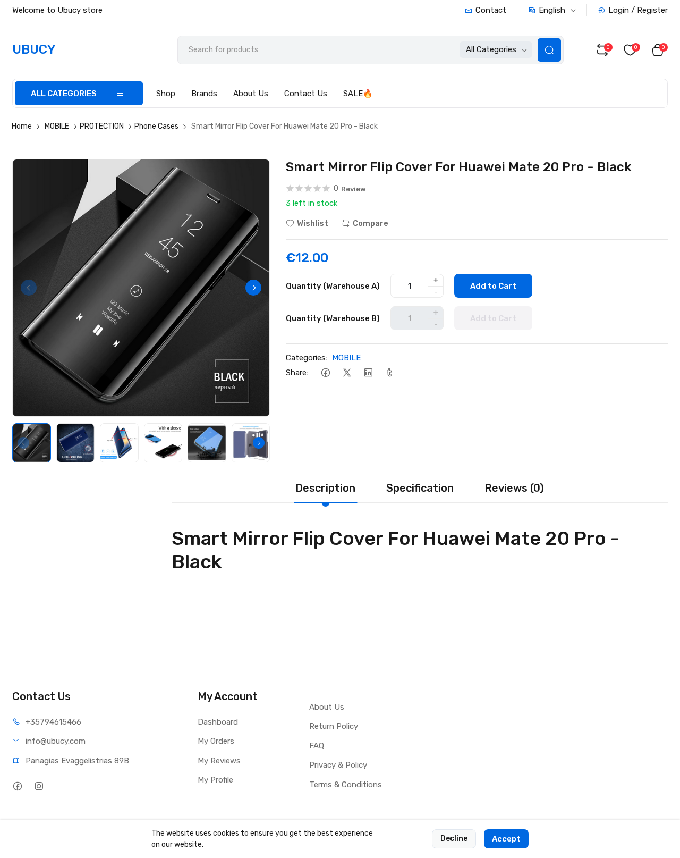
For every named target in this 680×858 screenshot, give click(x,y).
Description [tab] (325, 488)
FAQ (316, 746)
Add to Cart (493, 286)
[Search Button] (549, 50)
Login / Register (638, 10)
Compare (370, 223)
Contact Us (305, 93)
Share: (297, 372)
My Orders (216, 741)
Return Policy (333, 726)
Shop (165, 93)
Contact (490, 10)
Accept (506, 839)
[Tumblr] (389, 373)
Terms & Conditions (345, 784)
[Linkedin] (368, 373)
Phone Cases (156, 126)
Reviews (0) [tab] (514, 488)
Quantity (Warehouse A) (333, 286)
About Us (250, 93)
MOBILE (57, 126)
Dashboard (218, 722)
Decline (454, 838)
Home (22, 126)
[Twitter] (346, 373)
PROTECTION (102, 126)
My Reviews (219, 761)
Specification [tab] (420, 488)
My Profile (215, 780)
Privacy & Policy (338, 765)
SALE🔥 (358, 93)
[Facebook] (325, 373)
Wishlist (312, 223)
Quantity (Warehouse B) (333, 318)
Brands (204, 93)
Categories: (306, 358)
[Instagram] (38, 786)
